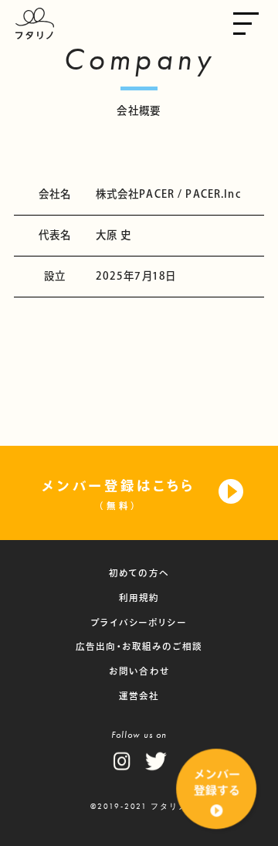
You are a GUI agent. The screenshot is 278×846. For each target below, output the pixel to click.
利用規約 (139, 597)
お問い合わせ (139, 671)
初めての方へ (139, 573)
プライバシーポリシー (139, 622)
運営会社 (139, 695)
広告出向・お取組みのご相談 (139, 646)
